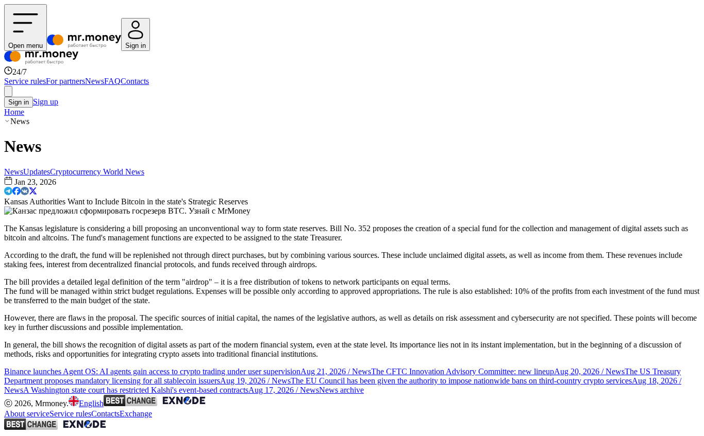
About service (26, 413)
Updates (36, 171)
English (91, 403)
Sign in (18, 102)
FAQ (112, 81)
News (94, 81)
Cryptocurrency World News (97, 171)
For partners (65, 81)
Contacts (135, 81)
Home (14, 112)
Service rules (25, 81)
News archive (341, 390)
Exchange (136, 413)
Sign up (45, 101)
